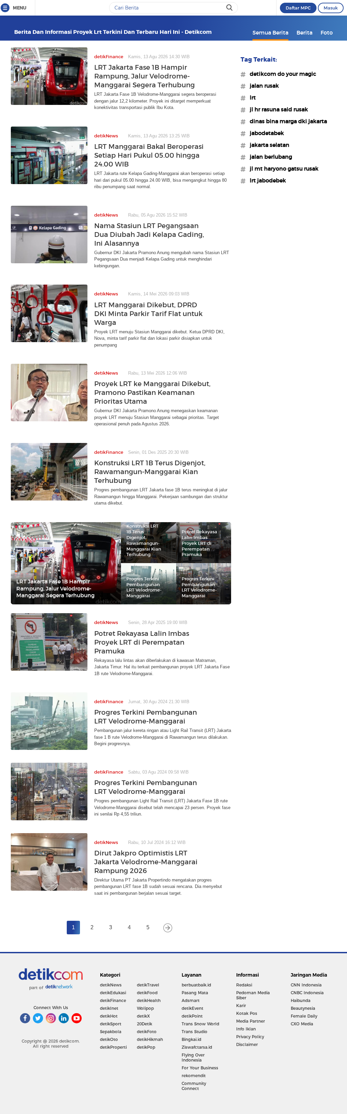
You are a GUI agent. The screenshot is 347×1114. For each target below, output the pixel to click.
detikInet (109, 1008)
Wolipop (145, 1008)
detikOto (109, 1039)
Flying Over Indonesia (193, 1057)
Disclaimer (247, 1044)
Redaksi (244, 984)
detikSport (110, 1023)
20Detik (144, 1023)
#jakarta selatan (267, 144)
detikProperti (113, 1047)
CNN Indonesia (306, 984)
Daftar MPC (298, 7)
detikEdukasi (113, 992)
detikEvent (192, 1008)
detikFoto (147, 1031)
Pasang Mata (195, 992)
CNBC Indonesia (307, 992)
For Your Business (200, 1067)
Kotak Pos (246, 1013)
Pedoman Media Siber (253, 995)
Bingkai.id (191, 1039)
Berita (304, 32)
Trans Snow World (200, 1023)
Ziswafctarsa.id (197, 1047)
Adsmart (191, 1000)
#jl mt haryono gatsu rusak (282, 168)
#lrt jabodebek (266, 180)
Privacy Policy (250, 1036)
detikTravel (148, 984)
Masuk (331, 7)
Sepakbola (110, 1031)
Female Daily (304, 1016)
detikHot (109, 1016)
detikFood (147, 992)
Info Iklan (246, 1028)
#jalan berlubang (269, 156)
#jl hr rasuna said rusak (277, 109)
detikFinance (113, 1000)
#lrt (251, 97)
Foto (327, 32)
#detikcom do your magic (281, 73)
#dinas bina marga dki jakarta (286, 121)
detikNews (111, 984)
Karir (241, 1005)
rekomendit (194, 1075)
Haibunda (300, 1000)
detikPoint (192, 1016)
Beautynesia (303, 1008)
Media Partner (250, 1021)
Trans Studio (194, 1031)
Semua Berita (270, 32)
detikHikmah (150, 1039)
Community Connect (194, 1086)
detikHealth (149, 1000)
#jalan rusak (262, 85)
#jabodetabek (265, 133)
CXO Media (302, 1023)
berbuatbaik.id (196, 984)
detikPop (146, 1047)
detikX (143, 1016)
